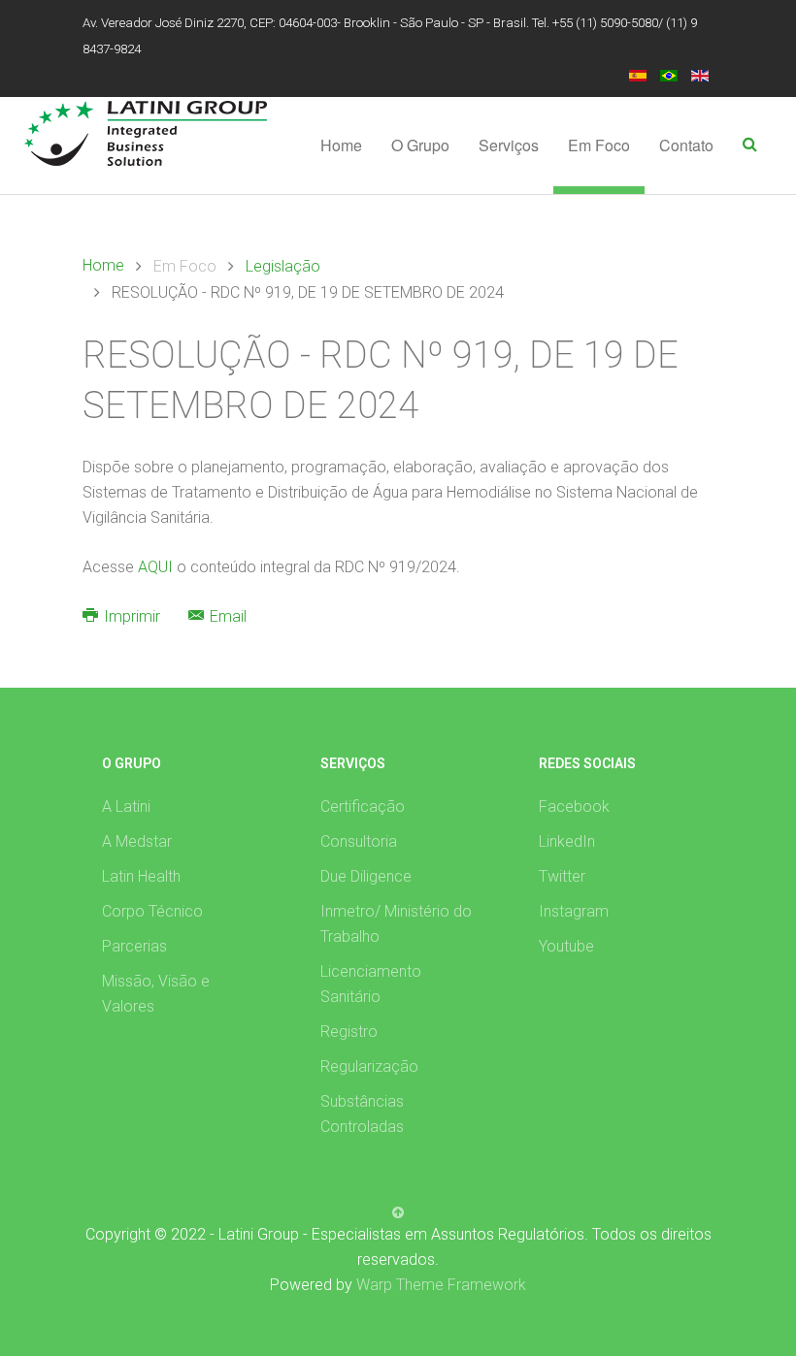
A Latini (126, 806)
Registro (349, 1031)
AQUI (157, 567)
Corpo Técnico (152, 911)
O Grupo (420, 145)
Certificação (362, 806)
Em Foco (599, 145)
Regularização (369, 1066)
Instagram (574, 911)
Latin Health (141, 876)
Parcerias (134, 946)
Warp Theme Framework (441, 1284)
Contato (686, 145)
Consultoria (358, 841)
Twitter (562, 876)
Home (341, 145)
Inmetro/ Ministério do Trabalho (396, 924)
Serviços (509, 145)
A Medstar (137, 841)
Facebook (574, 806)
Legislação (283, 266)
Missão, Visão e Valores (156, 994)
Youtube (566, 946)
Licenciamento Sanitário (370, 984)
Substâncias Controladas (362, 1114)
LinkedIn (567, 841)
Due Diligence (366, 876)
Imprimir (132, 616)
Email (226, 616)
